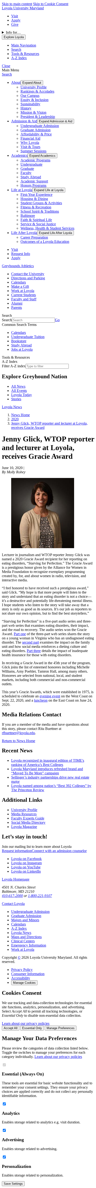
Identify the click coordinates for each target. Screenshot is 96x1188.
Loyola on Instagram (26, 863)
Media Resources (24, 814)
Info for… (13, 32)
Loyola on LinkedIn (26, 871)
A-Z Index (19, 928)
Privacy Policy (22, 970)
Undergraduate (31, 164)
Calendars (18, 282)
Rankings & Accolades (37, 91)
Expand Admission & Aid (55, 121)
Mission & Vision (33, 112)
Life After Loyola (24, 233)
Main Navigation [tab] (23, 45)
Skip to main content (17, 4)
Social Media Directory (28, 822)
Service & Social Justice (38, 224)
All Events (19, 391)
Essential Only (32, 1028)
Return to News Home (18, 741)
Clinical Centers (23, 941)
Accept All (10, 1028)
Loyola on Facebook (26, 859)
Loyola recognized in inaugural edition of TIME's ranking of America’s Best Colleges (47, 762)
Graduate (27, 169)
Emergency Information (28, 945)
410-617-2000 (12, 896)
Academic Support (34, 181)
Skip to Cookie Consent (50, 4)
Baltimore (28, 216)
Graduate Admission (36, 130)
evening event (50, 696)
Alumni (16, 303)
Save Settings (13, 1183)
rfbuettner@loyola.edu (18, 733)
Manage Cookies (24, 982)
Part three (34, 651)
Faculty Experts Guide (27, 818)
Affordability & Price (36, 134)
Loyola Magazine (24, 827)
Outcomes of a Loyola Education (45, 242)
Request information (17, 851)
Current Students (23, 295)
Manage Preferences (61, 1028)
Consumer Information (28, 974)
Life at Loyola (21, 190)
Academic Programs (35, 160)
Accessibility (20, 978)
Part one (20, 634)
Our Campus (30, 96)
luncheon (41, 700)
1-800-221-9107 (40, 896)
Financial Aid (30, 138)
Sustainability (30, 104)
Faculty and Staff (23, 299)
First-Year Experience (36, 195)
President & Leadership (38, 117)
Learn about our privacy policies (25, 1023)
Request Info (20, 254)
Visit (14, 16)
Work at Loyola (22, 291)
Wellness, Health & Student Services (47, 228)
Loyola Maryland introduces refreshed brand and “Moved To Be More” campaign (47, 771)
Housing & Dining (34, 199)
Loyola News (12, 407)
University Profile (34, 87)
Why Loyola (30, 143)
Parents (16, 308)
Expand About (31, 82)
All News (18, 386)
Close (6, 66)
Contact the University (27, 274)
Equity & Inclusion (34, 100)
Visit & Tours (30, 147)
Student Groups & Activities (41, 203)
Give (14, 24)
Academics (19, 155)
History (26, 108)
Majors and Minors (25, 920)
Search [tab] (16, 49)
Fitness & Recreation (36, 207)
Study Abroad (31, 177)
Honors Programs (33, 185)
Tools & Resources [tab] (25, 54)
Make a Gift (20, 286)
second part (30, 642)
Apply (16, 20)
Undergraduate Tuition (28, 337)
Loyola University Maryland (23, 8)
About (16, 82)
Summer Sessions (33, 151)
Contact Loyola (13, 904)
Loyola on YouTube (26, 867)
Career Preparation (34, 237)
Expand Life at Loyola (48, 190)
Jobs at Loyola (22, 349)
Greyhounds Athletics (18, 266)
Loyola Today (21, 395)
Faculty (26, 173)
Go (57, 320)
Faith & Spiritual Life (36, 220)
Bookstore (18, 341)
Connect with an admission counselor (59, 851)
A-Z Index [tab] (19, 58)
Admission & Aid (24, 121)
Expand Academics (42, 155)
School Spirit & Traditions (40, 211)
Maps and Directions (26, 937)
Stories (16, 399)
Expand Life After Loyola (55, 233)
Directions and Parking (28, 278)
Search (7, 74)
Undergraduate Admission (40, 126)
